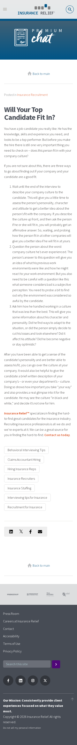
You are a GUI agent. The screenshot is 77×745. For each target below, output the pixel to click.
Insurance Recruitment (32, 95)
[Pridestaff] (36, 9)
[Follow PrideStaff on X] (45, 684)
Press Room (11, 614)
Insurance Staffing (19, 488)
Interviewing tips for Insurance (27, 497)
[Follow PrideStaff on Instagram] (33, 684)
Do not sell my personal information (22, 727)
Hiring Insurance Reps (22, 469)
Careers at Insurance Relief (21, 621)
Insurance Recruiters (21, 478)
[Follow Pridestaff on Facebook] (8, 684)
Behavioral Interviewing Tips (26, 450)
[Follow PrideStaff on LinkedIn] (20, 684)
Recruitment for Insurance (25, 507)
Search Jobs (70, 9)
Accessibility (11, 636)
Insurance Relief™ (16, 413)
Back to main (41, 74)
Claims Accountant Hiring (24, 459)
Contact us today (57, 435)
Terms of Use (11, 644)
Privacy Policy (12, 651)
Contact (8, 629)
